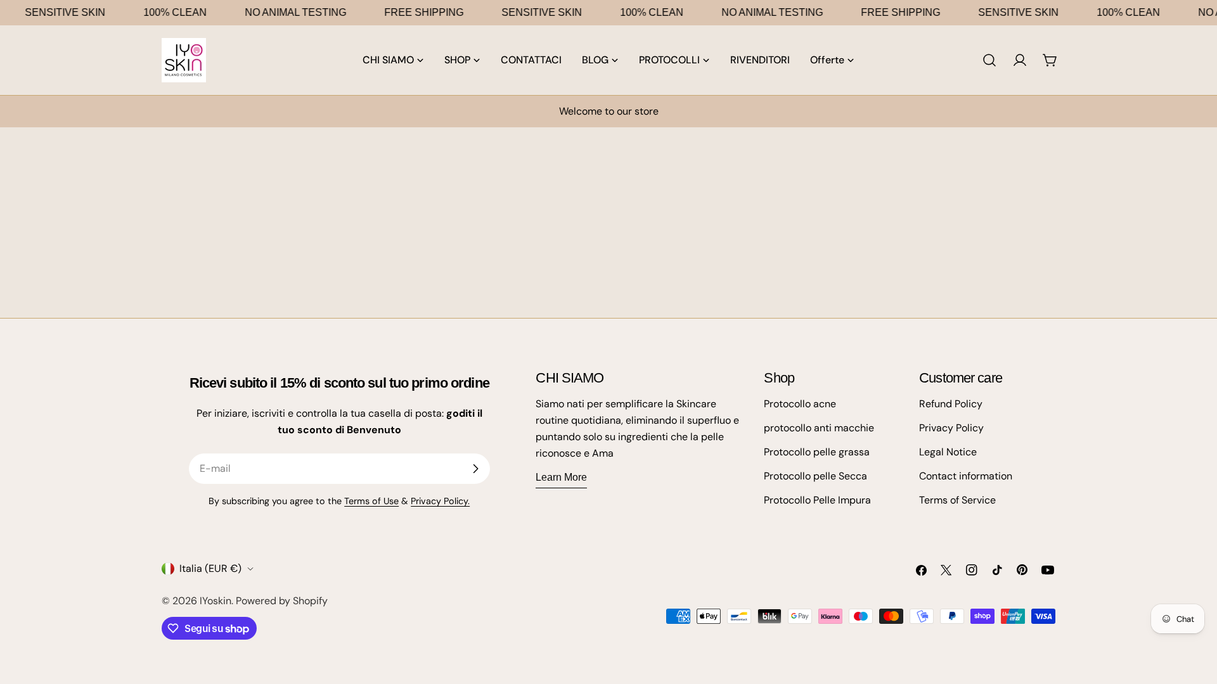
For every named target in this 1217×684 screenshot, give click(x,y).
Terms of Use (371, 501)
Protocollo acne (800, 403)
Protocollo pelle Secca (815, 476)
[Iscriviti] (475, 468)
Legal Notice (948, 452)
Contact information (965, 476)
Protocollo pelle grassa (817, 452)
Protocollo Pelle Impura (817, 500)
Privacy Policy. (440, 501)
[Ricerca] (989, 60)
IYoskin (215, 600)
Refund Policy (950, 403)
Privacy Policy (951, 427)
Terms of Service (957, 500)
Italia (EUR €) (210, 568)
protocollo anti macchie (819, 427)
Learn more (561, 477)
